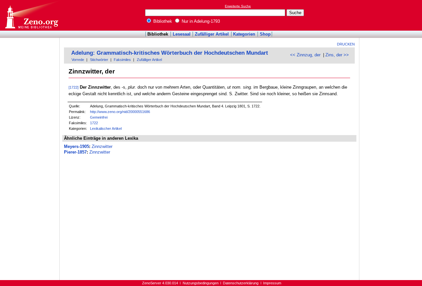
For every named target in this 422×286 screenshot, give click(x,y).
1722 (94, 123)
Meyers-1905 (76, 146)
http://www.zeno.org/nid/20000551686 (120, 112)
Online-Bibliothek (31, 15)
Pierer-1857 (75, 152)
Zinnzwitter (102, 146)
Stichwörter (99, 60)
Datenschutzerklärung (240, 283)
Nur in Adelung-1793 (200, 21)
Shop (265, 34)
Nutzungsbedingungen (201, 283)
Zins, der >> (337, 54)
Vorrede (78, 60)
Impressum (272, 283)
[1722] (73, 87)
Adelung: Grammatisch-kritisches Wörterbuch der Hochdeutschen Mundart (169, 53)
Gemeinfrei (98, 117)
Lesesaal (182, 34)
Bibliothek (162, 21)
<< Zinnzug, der (305, 54)
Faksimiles (122, 60)
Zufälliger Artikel (212, 34)
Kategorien (244, 34)
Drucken (346, 44)
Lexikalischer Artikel (106, 128)
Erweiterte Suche (238, 6)
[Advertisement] (391, 15)
